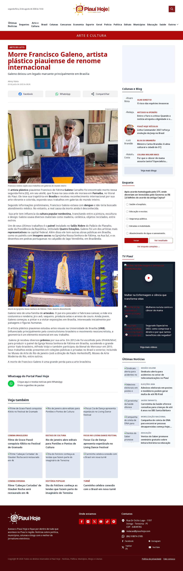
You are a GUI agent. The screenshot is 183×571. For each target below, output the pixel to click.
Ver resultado (160, 240)
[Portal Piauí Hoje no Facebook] (81, 521)
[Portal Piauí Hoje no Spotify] (113, 521)
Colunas (54, 24)
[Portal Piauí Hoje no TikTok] (107, 521)
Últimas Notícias (12, 24)
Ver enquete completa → (148, 246)
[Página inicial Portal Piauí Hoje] (91, 9)
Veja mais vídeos (148, 347)
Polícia (107, 24)
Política (118, 24)
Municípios (139, 24)
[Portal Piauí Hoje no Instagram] (88, 521)
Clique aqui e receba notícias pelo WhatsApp (40, 381)
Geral (99, 24)
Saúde (163, 24)
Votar (136, 240)
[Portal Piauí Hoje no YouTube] (101, 521)
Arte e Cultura (35, 24)
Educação (152, 24)
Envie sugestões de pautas (31, 385)
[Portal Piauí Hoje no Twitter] (94, 521)
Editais (127, 24)
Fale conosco (169, 559)
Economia (78, 24)
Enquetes (24, 24)
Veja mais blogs (149, 170)
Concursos (65, 24)
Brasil (44, 24)
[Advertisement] (148, 64)
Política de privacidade (151, 559)
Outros (172, 24)
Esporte (90, 24)
